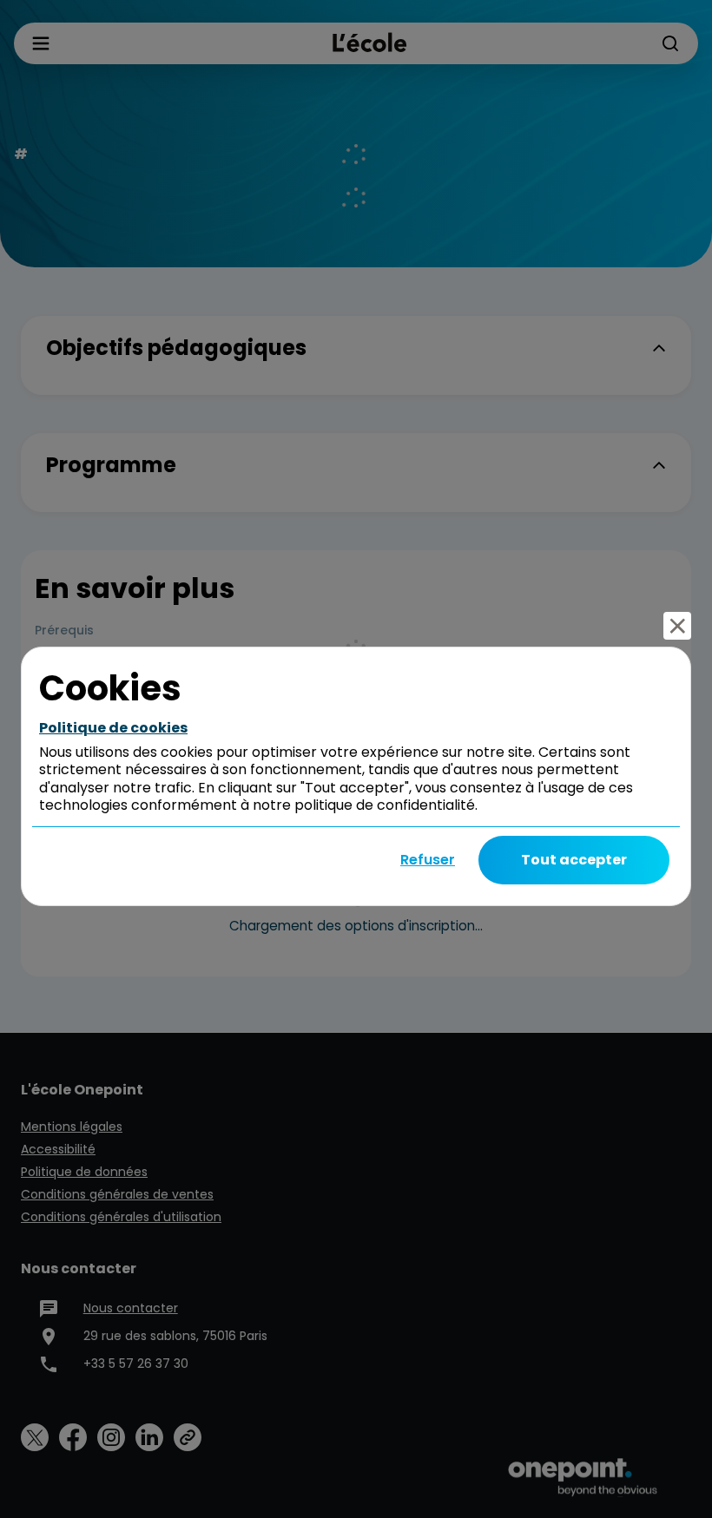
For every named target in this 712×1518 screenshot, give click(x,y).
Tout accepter (574, 860)
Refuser (427, 860)
